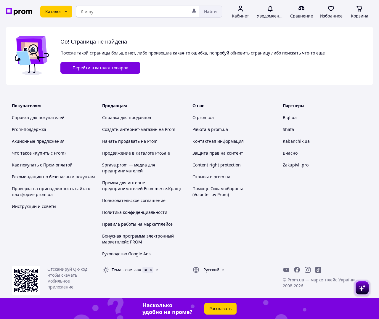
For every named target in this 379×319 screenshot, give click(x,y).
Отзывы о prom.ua (211, 176)
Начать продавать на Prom (130, 141)
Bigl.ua (290, 117)
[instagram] (307, 269)
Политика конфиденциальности (134, 212)
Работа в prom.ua (210, 129)
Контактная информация (218, 141)
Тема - (126, 269)
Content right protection (216, 165)
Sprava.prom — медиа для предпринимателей (128, 168)
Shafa (288, 129)
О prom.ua (203, 117)
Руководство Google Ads (126, 254)
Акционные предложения (38, 141)
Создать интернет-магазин (130, 129)
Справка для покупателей (38, 117)
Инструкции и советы (34, 206)
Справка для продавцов (126, 117)
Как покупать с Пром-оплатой (42, 165)
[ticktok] (318, 269)
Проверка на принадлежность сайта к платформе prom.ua (51, 191)
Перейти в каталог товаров (100, 67)
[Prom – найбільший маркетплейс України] (19, 11)
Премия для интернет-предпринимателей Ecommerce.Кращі (141, 185)
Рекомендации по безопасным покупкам (53, 176)
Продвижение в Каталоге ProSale (136, 153)
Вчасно (290, 153)
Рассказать (220, 308)
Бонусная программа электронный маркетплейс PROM (138, 239)
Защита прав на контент (217, 153)
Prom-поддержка (29, 129)
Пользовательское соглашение (134, 200)
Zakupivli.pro (296, 165)
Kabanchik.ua (296, 141)
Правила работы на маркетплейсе (137, 224)
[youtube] (286, 269)
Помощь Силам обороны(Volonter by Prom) (217, 191)
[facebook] (297, 269)
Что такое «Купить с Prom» (39, 153)
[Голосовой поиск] (194, 11)
